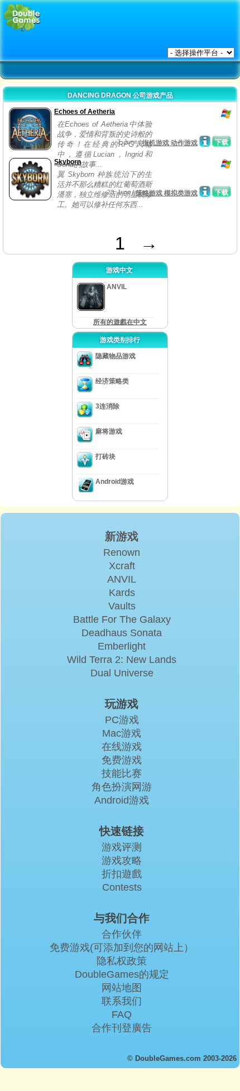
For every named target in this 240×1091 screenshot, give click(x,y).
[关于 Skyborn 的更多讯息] (204, 191)
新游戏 (121, 536)
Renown (121, 552)
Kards (122, 592)
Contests (122, 887)
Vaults (122, 606)
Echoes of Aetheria (84, 112)
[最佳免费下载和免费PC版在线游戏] (22, 18)
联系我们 (122, 1001)
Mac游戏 (121, 733)
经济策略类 (112, 381)
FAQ (122, 1014)
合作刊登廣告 (122, 1028)
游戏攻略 (122, 860)
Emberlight (122, 646)
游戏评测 (122, 847)
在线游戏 (122, 746)
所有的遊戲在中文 (120, 322)
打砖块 (105, 456)
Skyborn (67, 162)
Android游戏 (114, 482)
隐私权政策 (122, 961)
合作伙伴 (122, 934)
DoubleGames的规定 (122, 974)
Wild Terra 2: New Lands (121, 659)
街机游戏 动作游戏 (170, 143)
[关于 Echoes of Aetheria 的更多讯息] (204, 141)
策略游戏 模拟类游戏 (167, 193)
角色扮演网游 (122, 786)
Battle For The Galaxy (122, 619)
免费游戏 (122, 760)
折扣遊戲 (122, 873)
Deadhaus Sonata (121, 632)
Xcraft (122, 565)
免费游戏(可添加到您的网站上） (122, 947)
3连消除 (107, 406)
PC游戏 (122, 719)
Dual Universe (121, 673)
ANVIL (121, 579)
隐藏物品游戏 (115, 356)
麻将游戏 (108, 431)
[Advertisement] (95, 219)
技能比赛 (122, 773)
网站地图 (122, 987)
